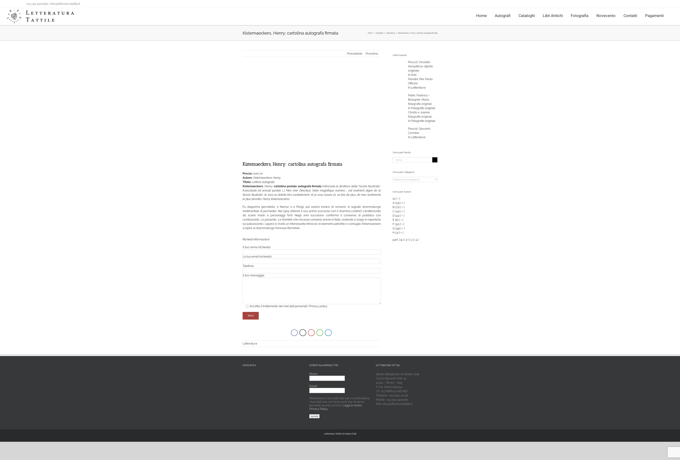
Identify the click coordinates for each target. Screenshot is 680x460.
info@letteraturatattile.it (65, 3)
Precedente (354, 53)
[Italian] (7, 3)
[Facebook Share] (294, 332)
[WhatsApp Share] (319, 332)
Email (314, 386)
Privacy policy (318, 306)
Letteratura (250, 343)
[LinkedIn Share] (328, 332)
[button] (673, 15)
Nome (313, 374)
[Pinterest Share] (311, 332)
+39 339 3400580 (37, 3)
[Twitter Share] (302, 332)
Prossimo (372, 53)
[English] (12, 3)
